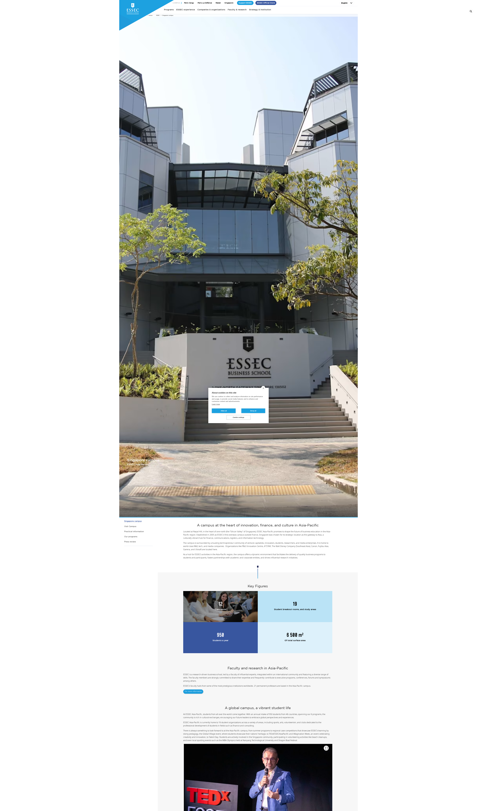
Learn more (216, 404)
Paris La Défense (205, 3)
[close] (263, 388)
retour (151, 15)
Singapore (228, 3)
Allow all (224, 411)
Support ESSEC (245, 3)
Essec (158, 15)
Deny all (253, 411)
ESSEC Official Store (266, 3)
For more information (193, 691)
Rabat (218, 3)
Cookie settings (238, 417)
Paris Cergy (189, 3)
